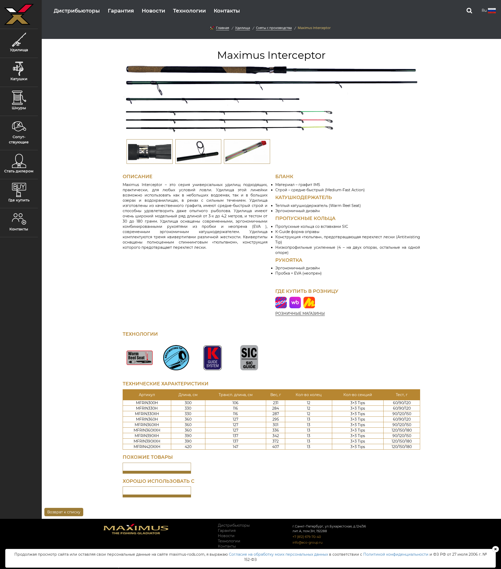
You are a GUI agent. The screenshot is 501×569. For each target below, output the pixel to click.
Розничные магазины (300, 313)
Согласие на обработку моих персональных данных (278, 554)
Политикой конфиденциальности (395, 554)
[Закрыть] (495, 549)
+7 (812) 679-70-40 (307, 537)
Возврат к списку (63, 512)
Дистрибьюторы (77, 11)
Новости (153, 11)
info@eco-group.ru (308, 542)
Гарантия (121, 11)
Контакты (227, 11)
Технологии (189, 11)
